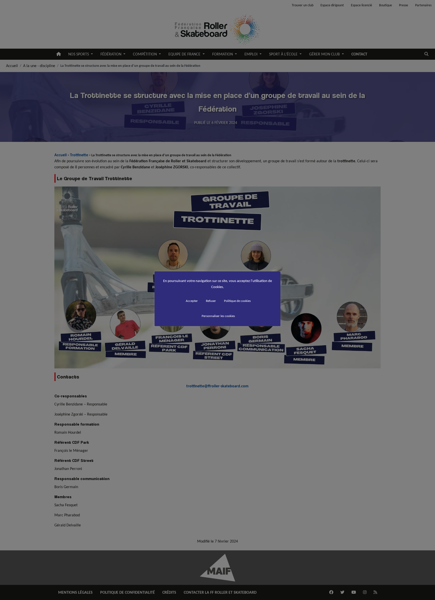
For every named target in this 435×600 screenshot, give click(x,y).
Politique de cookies (237, 301)
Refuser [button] (211, 301)
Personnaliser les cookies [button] (218, 316)
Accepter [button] (192, 301)
